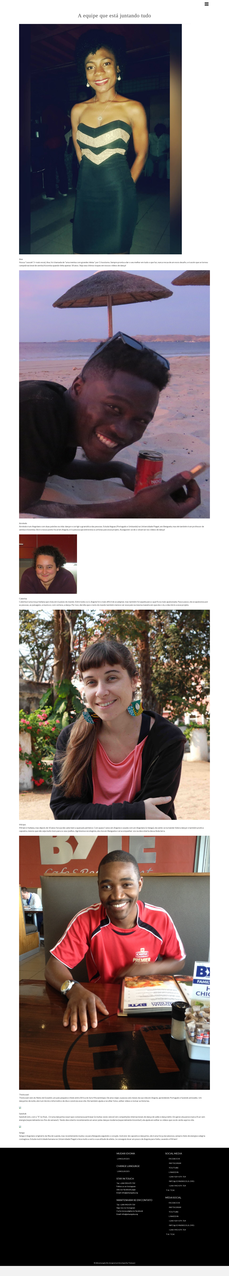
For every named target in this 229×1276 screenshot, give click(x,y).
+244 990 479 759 (177, 1186)
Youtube (174, 1168)
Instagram (131, 1186)
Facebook (174, 1159)
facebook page (129, 1189)
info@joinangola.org (130, 1193)
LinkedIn (174, 1172)
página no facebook (135, 1211)
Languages (123, 1159)
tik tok (170, 1190)
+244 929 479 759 (177, 1177)
